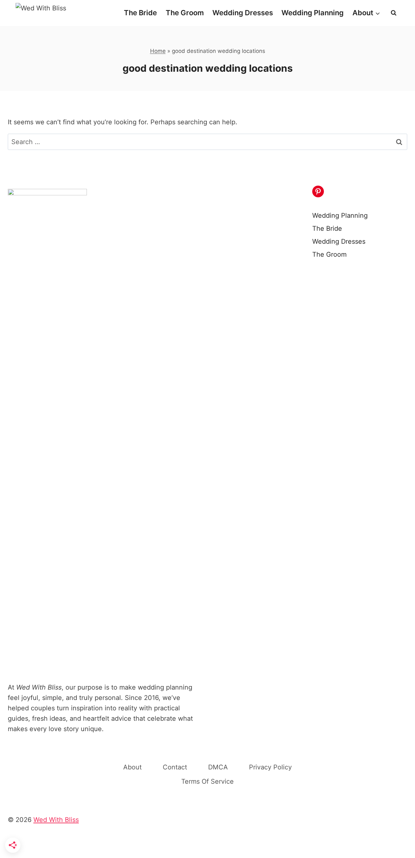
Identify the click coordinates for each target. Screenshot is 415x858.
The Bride (140, 12)
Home (158, 51)
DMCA (218, 767)
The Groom (185, 12)
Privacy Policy (270, 767)
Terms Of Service (207, 781)
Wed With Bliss (56, 820)
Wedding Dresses (242, 12)
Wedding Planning (312, 12)
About (132, 767)
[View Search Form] (393, 13)
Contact (175, 767)
